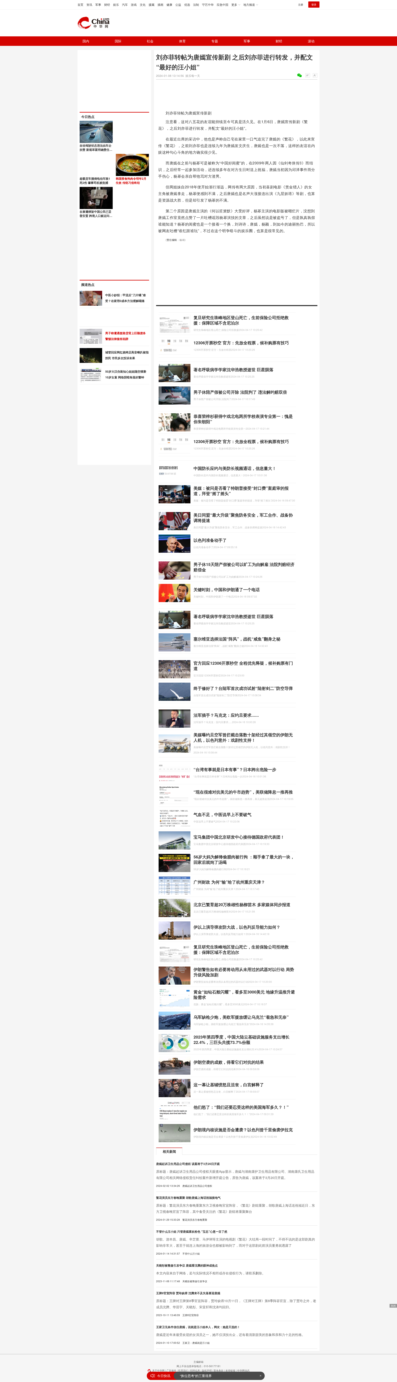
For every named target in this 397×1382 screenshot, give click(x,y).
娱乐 (116, 4)
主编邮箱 (198, 1361)
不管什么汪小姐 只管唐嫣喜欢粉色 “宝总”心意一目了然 (191, 1231)
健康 (169, 4)
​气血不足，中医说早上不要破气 (222, 814)
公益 (178, 4)
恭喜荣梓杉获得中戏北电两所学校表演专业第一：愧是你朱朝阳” (243, 418)
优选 (187, 4)
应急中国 (222, 4)
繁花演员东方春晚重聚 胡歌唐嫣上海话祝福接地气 (188, 1197)
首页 (80, 4)
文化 (143, 4)
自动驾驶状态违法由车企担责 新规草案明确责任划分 (96, 149)
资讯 (89, 4)
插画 (160, 4)
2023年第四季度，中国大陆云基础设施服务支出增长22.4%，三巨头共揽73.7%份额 (241, 1039)
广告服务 (171, 1370)
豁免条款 (219, 1370)
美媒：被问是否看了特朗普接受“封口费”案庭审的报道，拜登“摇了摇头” (241, 490)
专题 (214, 41)
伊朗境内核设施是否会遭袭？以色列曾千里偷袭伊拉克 (243, 1129)
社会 (150, 41)
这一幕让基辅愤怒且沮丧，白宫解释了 (229, 1084)
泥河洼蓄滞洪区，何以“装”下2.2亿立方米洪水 (213, 1375)
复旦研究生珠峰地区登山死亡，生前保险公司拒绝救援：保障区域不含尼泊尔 (241, 320)
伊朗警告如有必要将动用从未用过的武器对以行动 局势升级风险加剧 (244, 972)
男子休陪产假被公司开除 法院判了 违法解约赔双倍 (240, 392)
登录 (313, 4)
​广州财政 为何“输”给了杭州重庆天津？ (229, 882)
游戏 (134, 4)
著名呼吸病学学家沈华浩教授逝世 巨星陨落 (233, 369)
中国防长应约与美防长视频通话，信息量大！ (235, 468)
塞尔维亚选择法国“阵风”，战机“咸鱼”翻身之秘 (237, 639)
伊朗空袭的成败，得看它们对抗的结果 (229, 1062)
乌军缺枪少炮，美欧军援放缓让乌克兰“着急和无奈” (241, 1017)
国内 (86, 41)
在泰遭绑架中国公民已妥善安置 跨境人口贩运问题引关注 (96, 215)
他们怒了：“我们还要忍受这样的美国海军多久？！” (241, 1107)
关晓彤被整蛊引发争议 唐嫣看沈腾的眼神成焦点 (187, 1265)
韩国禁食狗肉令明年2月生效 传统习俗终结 (131, 180)
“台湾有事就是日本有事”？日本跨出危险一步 (235, 769)
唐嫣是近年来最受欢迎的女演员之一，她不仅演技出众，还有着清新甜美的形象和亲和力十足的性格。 (230, 1334)
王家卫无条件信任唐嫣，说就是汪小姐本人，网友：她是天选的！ (198, 1327)
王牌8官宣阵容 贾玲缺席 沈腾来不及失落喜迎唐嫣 (188, 1293)
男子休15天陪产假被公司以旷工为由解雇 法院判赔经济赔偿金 (244, 567)
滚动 (311, 41)
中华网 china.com (95, 23)
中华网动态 (243, 1370)
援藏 (151, 4)
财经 (107, 4)
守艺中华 (208, 4)
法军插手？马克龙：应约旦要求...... (226, 715)
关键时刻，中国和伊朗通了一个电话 (227, 589)
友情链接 (230, 1370)
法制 (196, 4)
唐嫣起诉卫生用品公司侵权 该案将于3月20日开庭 (188, 1164)
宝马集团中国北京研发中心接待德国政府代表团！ (239, 837)
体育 (182, 41)
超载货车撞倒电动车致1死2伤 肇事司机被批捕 (95, 180)
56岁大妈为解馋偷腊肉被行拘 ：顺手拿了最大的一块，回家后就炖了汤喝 (244, 859)
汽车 (125, 4)
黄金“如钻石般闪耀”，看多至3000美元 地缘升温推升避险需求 (244, 994)
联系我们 (183, 1370)
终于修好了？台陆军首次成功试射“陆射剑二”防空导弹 (243, 688)
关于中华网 (158, 1370)
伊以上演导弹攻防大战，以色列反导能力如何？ (237, 927)
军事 (98, 4)
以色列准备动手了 (210, 540)
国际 (118, 41)
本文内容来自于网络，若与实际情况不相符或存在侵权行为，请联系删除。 (210, 1273)
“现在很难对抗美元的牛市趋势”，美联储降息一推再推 (243, 792)
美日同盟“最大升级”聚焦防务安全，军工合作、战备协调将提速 (243, 517)
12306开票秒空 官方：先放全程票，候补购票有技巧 (241, 343)
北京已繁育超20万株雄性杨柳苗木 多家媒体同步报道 (242, 904)
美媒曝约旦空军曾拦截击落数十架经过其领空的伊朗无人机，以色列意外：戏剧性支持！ (243, 737)
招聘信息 (195, 1370)
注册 (300, 4)
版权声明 (207, 1370)
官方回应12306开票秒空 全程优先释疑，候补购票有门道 (243, 665)
